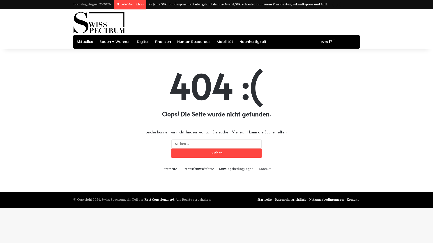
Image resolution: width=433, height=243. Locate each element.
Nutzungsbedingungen (236, 169)
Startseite (170, 169)
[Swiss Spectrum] (99, 22)
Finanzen (163, 41)
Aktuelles (84, 41)
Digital (143, 41)
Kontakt (265, 169)
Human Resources (193, 41)
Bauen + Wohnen (115, 41)
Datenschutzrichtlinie (198, 169)
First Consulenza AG (159, 200)
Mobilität (225, 41)
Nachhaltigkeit (253, 41)
